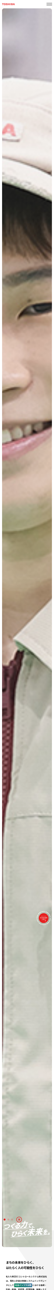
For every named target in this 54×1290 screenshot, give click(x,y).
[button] (5, 1220)
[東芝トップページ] (8, 4)
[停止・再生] (19, 1219)
